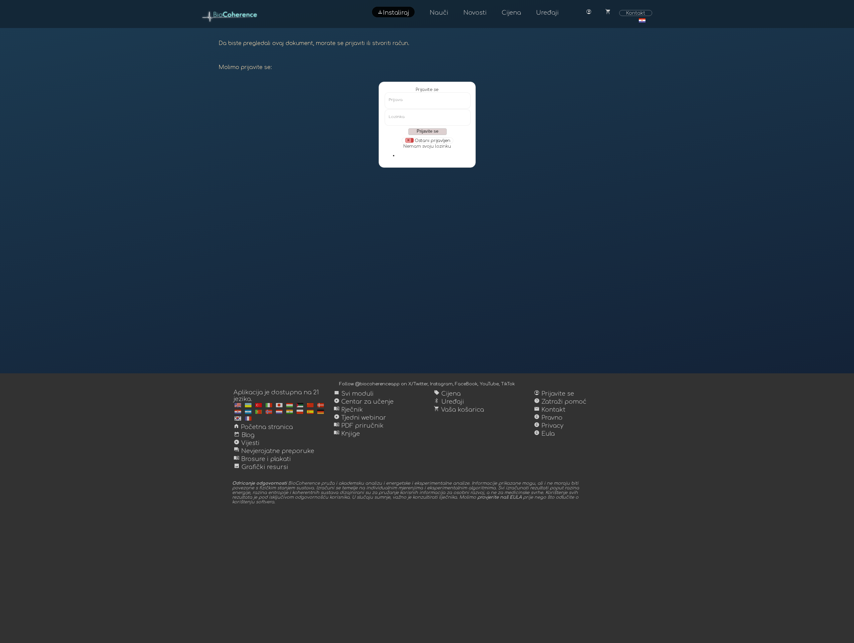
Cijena (511, 12)
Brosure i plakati (262, 459)
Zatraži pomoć (560, 401)
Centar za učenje (364, 401)
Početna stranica (263, 427)
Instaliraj (393, 12)
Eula (544, 433)
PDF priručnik (359, 425)
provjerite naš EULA (499, 497)
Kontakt (635, 13)
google (434, 155)
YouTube (489, 384)
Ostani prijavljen (432, 140)
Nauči (439, 12)
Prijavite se (427, 89)
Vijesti (247, 443)
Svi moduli (354, 393)
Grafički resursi (261, 467)
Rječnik (348, 409)
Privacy (548, 425)
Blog (244, 435)
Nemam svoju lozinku (427, 146)
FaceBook (466, 384)
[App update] (238, 405)
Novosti (475, 12)
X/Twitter (418, 384)
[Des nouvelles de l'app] (248, 405)
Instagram (441, 384)
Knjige (347, 433)
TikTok (508, 384)
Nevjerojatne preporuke (274, 451)
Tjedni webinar (360, 417)
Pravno (548, 417)
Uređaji (547, 12)
